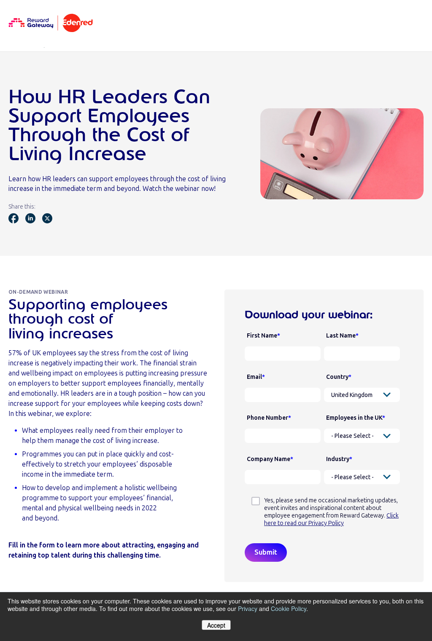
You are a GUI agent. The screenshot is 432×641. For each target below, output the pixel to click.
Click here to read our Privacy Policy (331, 519)
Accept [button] (216, 625)
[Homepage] (50, 23)
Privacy (247, 608)
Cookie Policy (288, 608)
